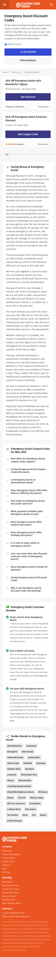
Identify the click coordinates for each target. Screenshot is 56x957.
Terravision (12, 815)
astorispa (40, 763)
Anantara (29, 769)
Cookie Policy (8, 861)
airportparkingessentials (19, 786)
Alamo (43, 815)
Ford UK (22, 797)
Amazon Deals (9, 896)
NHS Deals (7, 882)
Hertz (25, 815)
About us (6, 865)
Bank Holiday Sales (11, 903)
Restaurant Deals (10, 885)
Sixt (34, 815)
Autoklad (27, 763)
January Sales (8, 899)
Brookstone (35, 803)
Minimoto (42, 792)
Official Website (28, 60)
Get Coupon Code (28, 134)
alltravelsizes (24, 780)
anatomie (11, 774)
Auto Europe (27, 751)
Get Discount (28, 96)
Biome (10, 797)
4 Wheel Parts (14, 809)
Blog (4, 868)
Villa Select (30, 809)
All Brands (7, 851)
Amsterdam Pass (29, 774)
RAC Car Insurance (16, 803)
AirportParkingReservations (20, 792)
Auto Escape (13, 763)
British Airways (14, 821)
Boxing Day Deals (10, 892)
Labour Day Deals (10, 889)
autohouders (34, 757)
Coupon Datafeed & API (13, 913)
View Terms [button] (44, 107)
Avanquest (12, 751)
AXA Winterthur (14, 746)
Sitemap (6, 872)
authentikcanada (15, 757)
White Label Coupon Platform (16, 916)
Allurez (10, 780)
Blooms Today (36, 797)
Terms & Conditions (11, 854)
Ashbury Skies (14, 769)
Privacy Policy (8, 858)
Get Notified (28, 52)
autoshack (31, 746)
